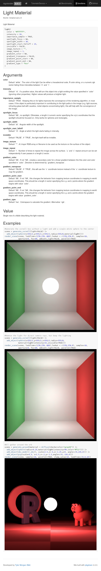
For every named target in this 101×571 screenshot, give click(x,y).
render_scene (11, 236)
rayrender (8, 3)
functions (81, 3)
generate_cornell (21, 231)
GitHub (95, 3)
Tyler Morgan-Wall (22, 565)
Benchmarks (66, 3)
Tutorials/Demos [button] (38, 3)
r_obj (31, 452)
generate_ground (21, 447)
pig (19, 454)
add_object (12, 234)
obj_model (23, 452)
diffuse (45, 447)
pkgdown (89, 565)
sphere (21, 234)
